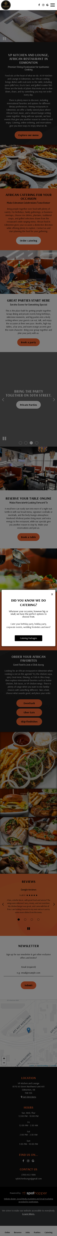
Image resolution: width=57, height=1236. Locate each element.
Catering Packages (28, 638)
